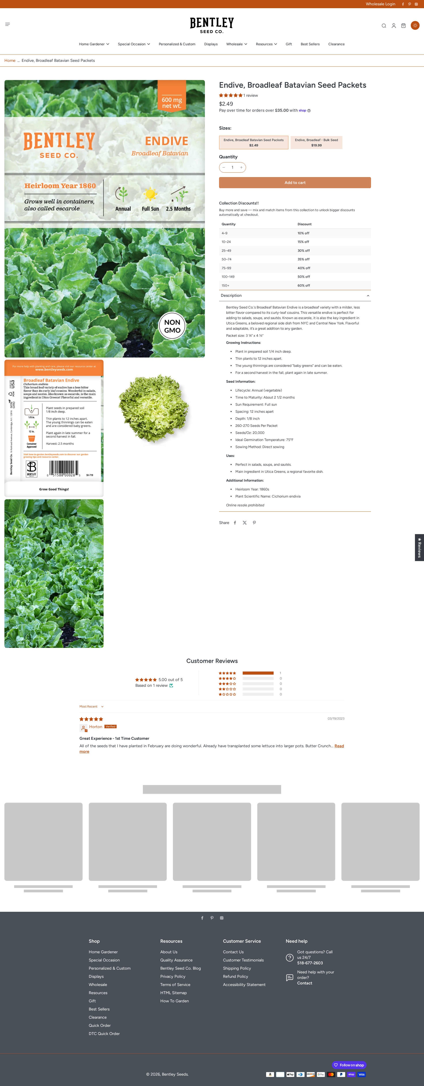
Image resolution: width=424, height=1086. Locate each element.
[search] (384, 25)
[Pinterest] (409, 4)
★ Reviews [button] (419, 548)
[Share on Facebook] (235, 523)
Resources (98, 992)
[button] (231, 95)
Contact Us (233, 952)
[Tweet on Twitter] (245, 523)
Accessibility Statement (244, 984)
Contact (304, 983)
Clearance (98, 1017)
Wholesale (98, 984)
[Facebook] (403, 4)
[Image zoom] (104, 219)
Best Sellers (99, 1009)
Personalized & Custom (110, 968)
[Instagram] (416, 4)
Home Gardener (103, 952)
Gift (92, 1001)
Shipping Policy (237, 968)
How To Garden (174, 1001)
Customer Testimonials (243, 960)
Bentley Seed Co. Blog (180, 968)
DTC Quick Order (104, 1033)
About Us (168, 952)
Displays (96, 976)
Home (9, 60)
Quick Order (100, 1025)
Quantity (228, 156)
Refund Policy (235, 976)
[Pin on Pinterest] (254, 523)
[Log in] (393, 25)
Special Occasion (104, 960)
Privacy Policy (173, 976)
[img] (91, 719)
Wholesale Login (380, 4)
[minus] (223, 167)
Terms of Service (175, 984)
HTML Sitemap (173, 992)
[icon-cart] (403, 25)
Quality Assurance (176, 960)
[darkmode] (415, 25)
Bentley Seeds (175, 1074)
